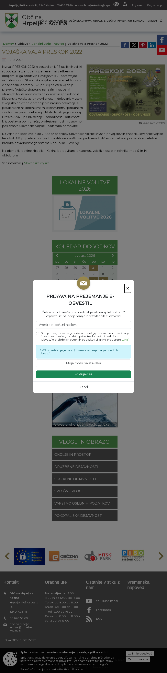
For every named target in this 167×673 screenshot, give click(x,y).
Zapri (83, 387)
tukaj (125, 339)
